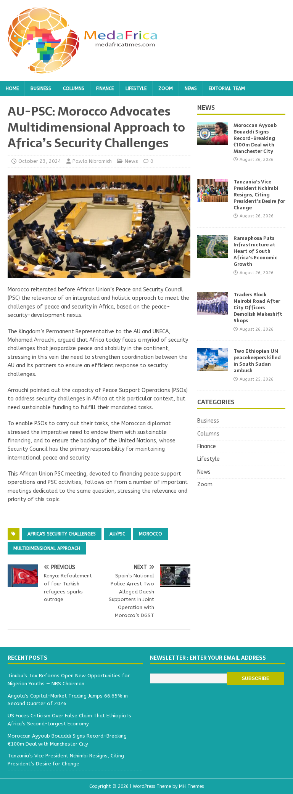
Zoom (165, 88)
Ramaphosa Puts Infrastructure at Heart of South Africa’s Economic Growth (255, 251)
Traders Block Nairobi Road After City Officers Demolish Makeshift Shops (257, 308)
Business (41, 88)
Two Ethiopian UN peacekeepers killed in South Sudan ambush (257, 360)
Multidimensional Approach (46, 548)
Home (12, 88)
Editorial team (227, 88)
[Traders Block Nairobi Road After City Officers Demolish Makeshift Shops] (212, 310)
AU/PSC (117, 534)
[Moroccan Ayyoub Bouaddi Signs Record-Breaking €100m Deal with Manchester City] (212, 141)
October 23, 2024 (39, 161)
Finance (105, 88)
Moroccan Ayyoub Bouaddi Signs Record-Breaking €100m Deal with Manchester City (255, 138)
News (191, 88)
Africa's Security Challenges (61, 534)
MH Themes (191, 786)
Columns (73, 88)
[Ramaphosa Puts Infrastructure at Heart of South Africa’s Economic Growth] (212, 254)
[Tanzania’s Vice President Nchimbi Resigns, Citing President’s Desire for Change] (212, 197)
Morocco (150, 534)
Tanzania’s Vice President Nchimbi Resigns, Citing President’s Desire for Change (259, 195)
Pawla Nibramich (92, 161)
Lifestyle (136, 88)
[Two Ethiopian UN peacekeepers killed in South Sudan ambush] (212, 366)
